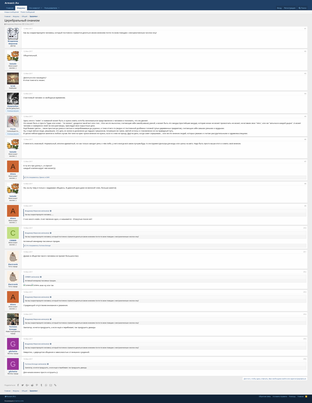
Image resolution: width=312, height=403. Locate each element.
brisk (13, 86)
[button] (41, 8)
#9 (305, 206)
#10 (305, 228)
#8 (305, 184)
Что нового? (34, 8)
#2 (305, 51)
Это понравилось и (37, 177)
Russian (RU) (11, 396)
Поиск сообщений (28, 12)
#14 (305, 314)
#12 (305, 272)
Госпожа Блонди (13, 327)
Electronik (13, 264)
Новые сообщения (11, 12)
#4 (305, 94)
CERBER (13, 240)
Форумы (21, 8)
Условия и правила (280, 396)
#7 (305, 161)
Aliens (13, 174)
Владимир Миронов (13, 24)
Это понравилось (38, 246)
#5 (305, 116)
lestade (13, 63)
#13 (305, 292)
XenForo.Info (19, 401)
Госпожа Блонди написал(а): (36, 364)
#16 (305, 359)
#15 (305, 339)
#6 (305, 139)
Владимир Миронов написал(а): (37, 211)
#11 (305, 252)
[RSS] (306, 396)
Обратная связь (265, 396)
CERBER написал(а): (32, 277)
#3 (305, 73)
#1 (305, 29)
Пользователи (50, 8)
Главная (9, 8)
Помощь (292, 396)
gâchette (13, 351)
